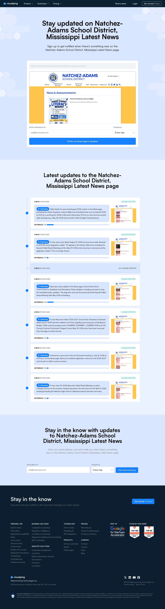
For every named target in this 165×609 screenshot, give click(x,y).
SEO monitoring (38, 540)
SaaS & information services (43, 556)
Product (27, 3)
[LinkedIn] (130, 577)
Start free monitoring (127, 470)
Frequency (117, 127)
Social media (16, 546)
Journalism (36, 566)
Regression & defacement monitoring (46, 537)
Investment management (41, 550)
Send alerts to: (32, 464)
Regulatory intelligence (41, 531)
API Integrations (70, 534)
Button (66, 547)
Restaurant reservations (20, 553)
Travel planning (16, 559)
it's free (152, 3)
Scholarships (16, 556)
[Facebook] (139, 577)
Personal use (86, 528)
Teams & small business (90, 531)
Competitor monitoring (41, 528)
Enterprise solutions (89, 534)
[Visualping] (11, 3)
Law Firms (36, 553)
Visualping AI (69, 531)
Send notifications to (37, 127)
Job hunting (15, 540)
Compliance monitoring (41, 534)
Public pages (69, 550)
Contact (84, 544)
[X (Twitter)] (125, 577)
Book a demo (120, 3)
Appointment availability (20, 534)
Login (135, 3)
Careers (84, 547)
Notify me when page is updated (82, 141)
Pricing (56, 3)
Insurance (36, 563)
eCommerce (37, 559)
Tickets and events (18, 562)
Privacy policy (129, 584)
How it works (69, 528)
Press (83, 550)
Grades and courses (18, 550)
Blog (83, 553)
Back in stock (16, 528)
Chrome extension (71, 544)
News (13, 537)
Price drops (15, 531)
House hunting (16, 543)
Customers (42, 3)
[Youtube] (134, 577)
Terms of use (140, 584)
